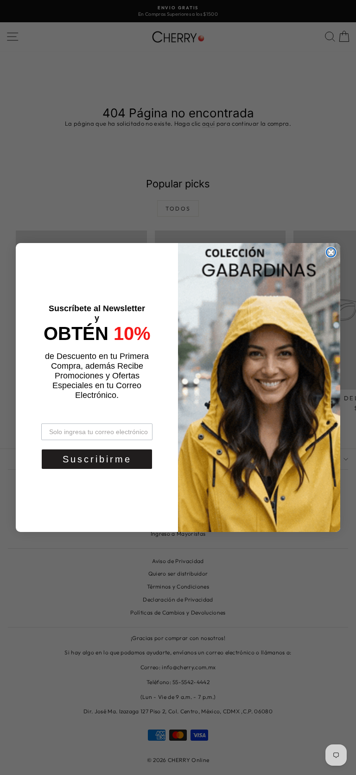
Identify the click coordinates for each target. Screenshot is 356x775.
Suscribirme (97, 459)
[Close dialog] (331, 252)
